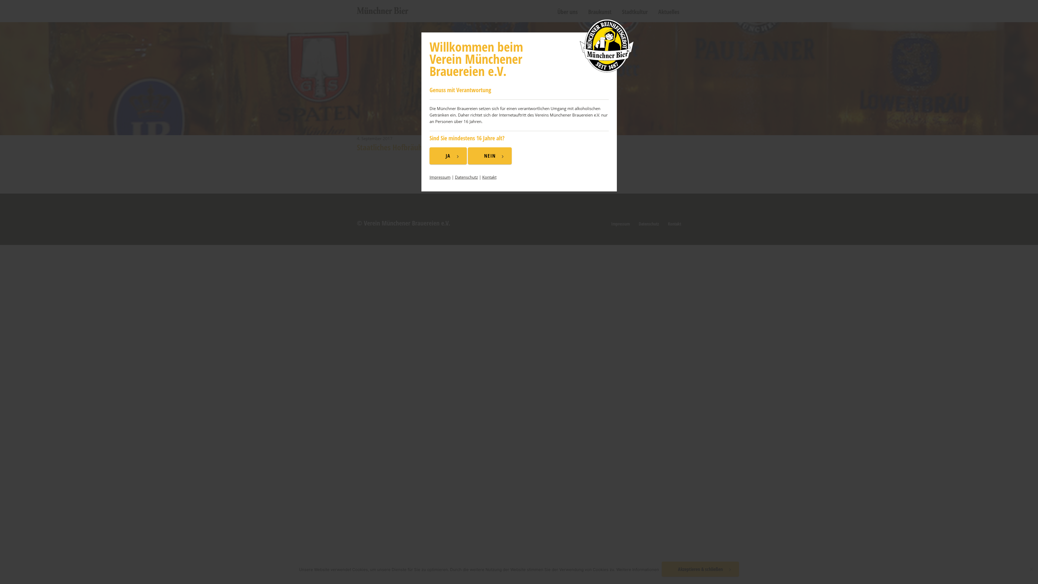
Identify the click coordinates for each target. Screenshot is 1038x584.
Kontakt (489, 177)
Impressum (440, 177)
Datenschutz (466, 177)
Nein (489, 155)
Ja (448, 155)
